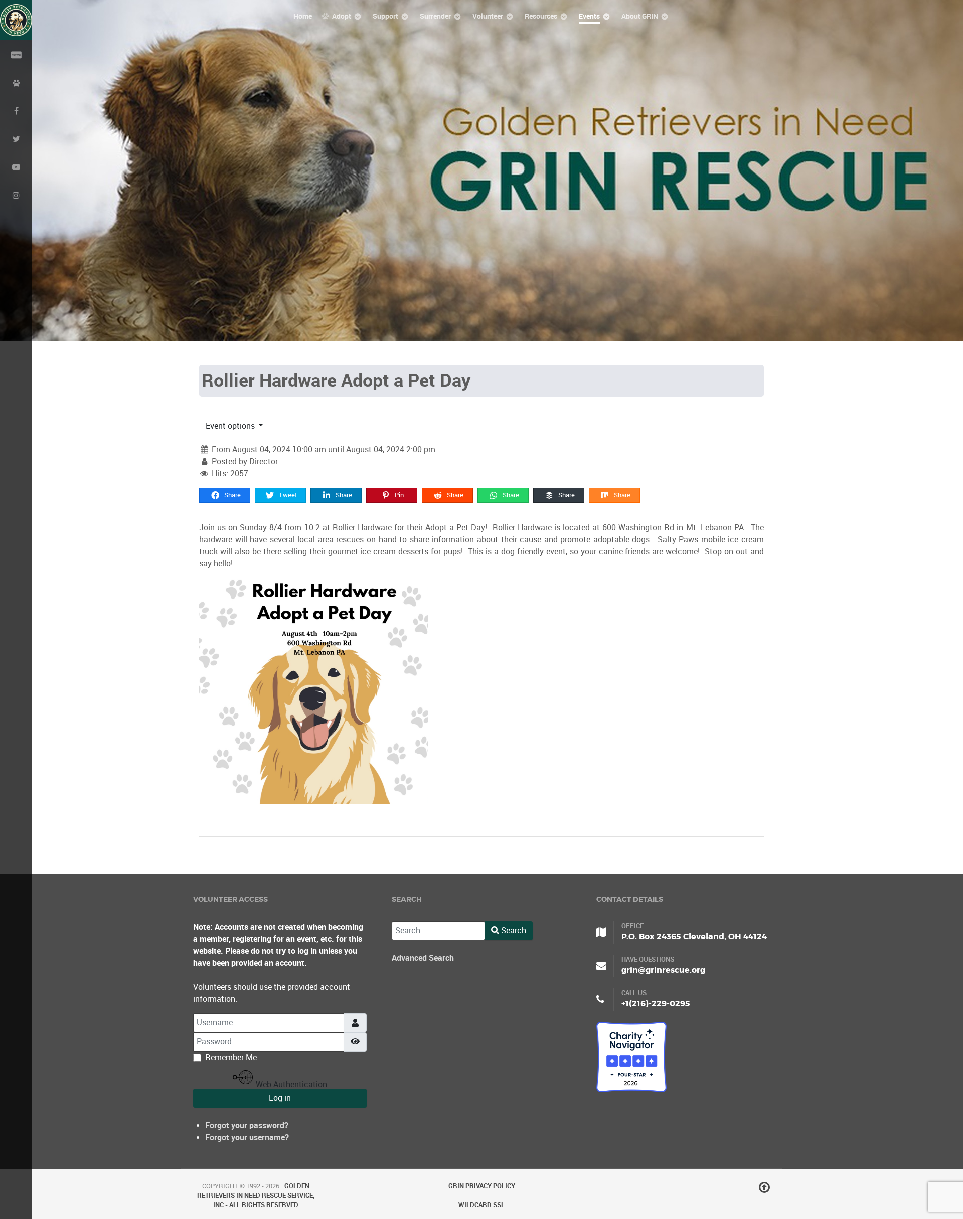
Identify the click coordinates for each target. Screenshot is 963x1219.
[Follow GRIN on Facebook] (16, 110)
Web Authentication (290, 1084)
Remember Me (231, 1057)
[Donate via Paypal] (16, 54)
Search (512, 930)
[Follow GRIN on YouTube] (16, 166)
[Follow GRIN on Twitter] (16, 138)
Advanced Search (423, 958)
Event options (231, 426)
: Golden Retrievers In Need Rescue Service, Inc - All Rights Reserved (255, 1195)
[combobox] (438, 930)
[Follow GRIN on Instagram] (16, 195)
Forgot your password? (246, 1125)
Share (232, 495)
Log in (280, 1098)
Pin (398, 495)
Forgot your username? (247, 1137)
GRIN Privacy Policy (481, 1186)
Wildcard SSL (481, 1205)
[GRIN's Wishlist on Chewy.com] (16, 82)
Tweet (287, 495)
